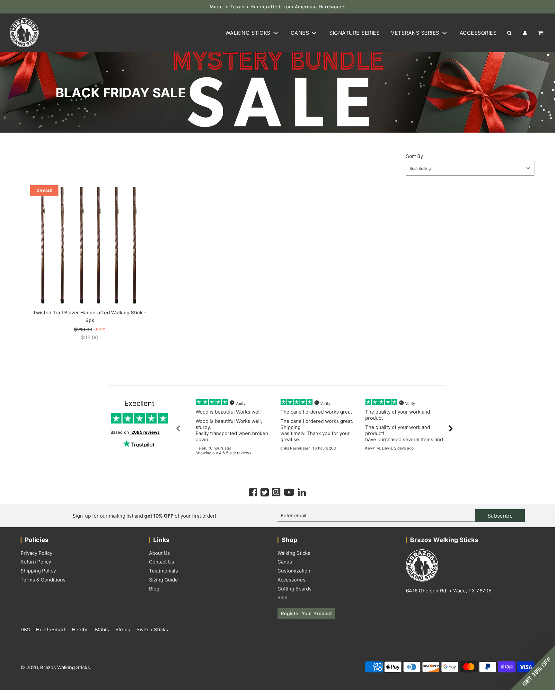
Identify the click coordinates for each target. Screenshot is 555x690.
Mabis (102, 629)
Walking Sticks (294, 553)
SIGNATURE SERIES (354, 33)
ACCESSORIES (478, 33)
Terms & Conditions (43, 580)
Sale (282, 597)
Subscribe (500, 515)
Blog (154, 589)
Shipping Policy (38, 571)
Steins (123, 629)
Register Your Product (306, 613)
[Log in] (525, 32)
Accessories (291, 580)
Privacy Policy (36, 553)
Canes (285, 562)
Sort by (414, 156)
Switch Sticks (152, 629)
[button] (532, 667)
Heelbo (81, 629)
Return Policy (36, 562)
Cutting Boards (295, 589)
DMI (26, 629)
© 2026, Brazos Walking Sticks (55, 667)
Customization (294, 571)
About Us (159, 553)
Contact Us (161, 562)
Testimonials (163, 571)
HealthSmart (51, 629)
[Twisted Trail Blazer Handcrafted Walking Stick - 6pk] (89, 244)
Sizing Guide (163, 580)
